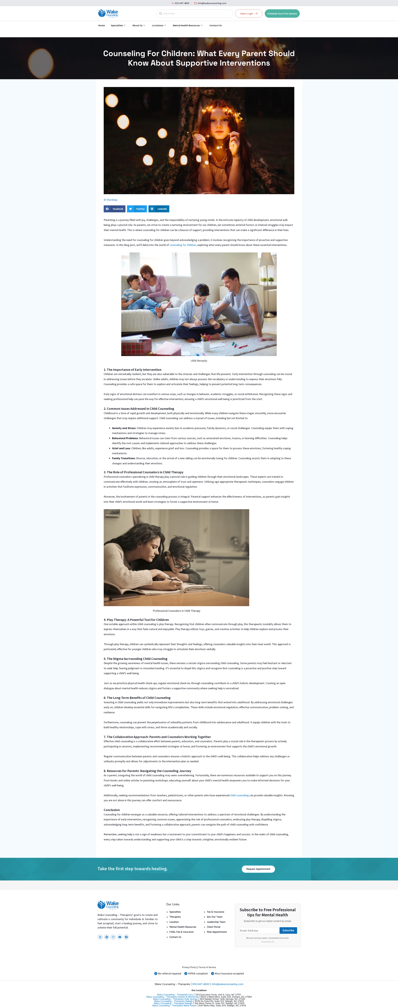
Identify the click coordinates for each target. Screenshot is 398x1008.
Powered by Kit (267, 941)
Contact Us (215, 25)
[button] (114, 208)
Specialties (117, 25)
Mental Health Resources (186, 25)
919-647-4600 (182, 3)
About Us (137, 25)
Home (101, 25)
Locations (157, 25)
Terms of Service (207, 967)
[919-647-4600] (173, 3)
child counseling (239, 795)
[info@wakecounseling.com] (195, 3)
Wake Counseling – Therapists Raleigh (173, 1001)
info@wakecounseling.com (212, 3)
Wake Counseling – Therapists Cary (175, 994)
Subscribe (288, 930)
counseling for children (183, 245)
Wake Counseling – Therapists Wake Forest (174, 1005)
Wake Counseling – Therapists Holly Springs (175, 999)
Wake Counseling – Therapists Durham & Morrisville (172, 996)
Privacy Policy (189, 967)
